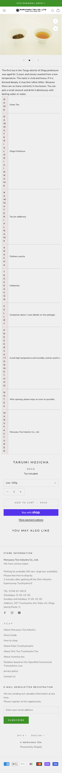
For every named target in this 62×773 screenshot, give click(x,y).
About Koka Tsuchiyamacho (18, 646)
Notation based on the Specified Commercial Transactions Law (28, 663)
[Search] (52, 10)
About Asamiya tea (14, 656)
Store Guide (10, 635)
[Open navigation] (4, 10)
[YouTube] (19, 613)
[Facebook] (5, 613)
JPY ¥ (20, 735)
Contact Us (9, 676)
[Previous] (23, 60)
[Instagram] (12, 613)
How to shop (10, 640)
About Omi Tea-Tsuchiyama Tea (21, 651)
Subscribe (16, 720)
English (36, 735)
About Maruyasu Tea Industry (20, 629)
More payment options (31, 519)
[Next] (38, 60)
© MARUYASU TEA (31, 742)
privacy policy (11, 671)
